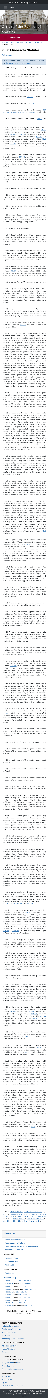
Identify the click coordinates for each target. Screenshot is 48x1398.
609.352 (39, 137)
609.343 (6, 112)
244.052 (6, 713)
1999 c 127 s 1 (19, 1219)
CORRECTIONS (26, 42)
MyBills (4, 1383)
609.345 (21, 112)
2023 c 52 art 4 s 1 (24, 1303)
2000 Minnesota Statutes (10, 42)
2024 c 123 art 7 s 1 (25, 1281)
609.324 (22, 134)
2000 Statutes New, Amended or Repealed (21, 1246)
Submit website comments (12, 1369)
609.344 (13, 112)
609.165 (28, 912)
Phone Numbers (8, 1366)
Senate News (7, 1380)
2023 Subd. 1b (9, 1303)
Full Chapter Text (11, 1261)
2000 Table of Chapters (14, 1250)
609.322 (13, 134)
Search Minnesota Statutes (15, 1240)
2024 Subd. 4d (9, 1292)
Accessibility (6, 1335)
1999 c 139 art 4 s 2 (35, 1219)
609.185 (30, 97)
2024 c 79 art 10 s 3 (30, 1289)
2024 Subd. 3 (8, 1286)
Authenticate (7, 55)
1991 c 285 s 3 (16, 1212)
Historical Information (10, 1326)
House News (6, 1376)
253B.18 (23, 325)
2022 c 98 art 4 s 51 (30, 1306)
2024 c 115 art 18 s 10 (25, 1297)
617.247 (13, 144)
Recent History (10, 1278)
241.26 (42, 901)
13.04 (33, 1127)
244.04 (12, 904)
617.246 (44, 139)
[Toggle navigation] (5, 7)
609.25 (33, 103)
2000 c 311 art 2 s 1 (30, 1221)
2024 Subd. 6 (8, 1295)
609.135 (30, 904)
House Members (8, 1349)
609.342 (31, 1012)
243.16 (5, 1169)
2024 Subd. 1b (9, 1284)
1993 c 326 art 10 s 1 (33, 1212)
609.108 (22, 157)
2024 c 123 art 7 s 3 (24, 1286)
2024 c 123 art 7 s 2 (25, 1284)
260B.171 (44, 531)
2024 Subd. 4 (8, 1289)
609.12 (19, 904)
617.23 (39, 119)
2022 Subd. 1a (9, 1306)
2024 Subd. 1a (9, 1281)
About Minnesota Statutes (15, 1243)
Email (18, 1363)
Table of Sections (11, 1258)
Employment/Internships (11, 1329)
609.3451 (32, 112)
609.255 (44, 130)
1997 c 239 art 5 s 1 (26, 1216)
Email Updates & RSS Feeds (12, 1386)
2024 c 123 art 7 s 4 (22, 1292)
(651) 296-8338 (8, 1363)
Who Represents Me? (10, 1346)
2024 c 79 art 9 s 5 (24, 1300)
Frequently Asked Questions (13, 1339)
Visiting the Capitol (9, 1332)
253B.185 (13, 271)
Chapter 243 (38, 42)
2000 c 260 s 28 (13, 1221)
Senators (5, 1352)
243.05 (5, 904)
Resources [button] (9, 1233)
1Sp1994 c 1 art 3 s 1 (19, 1214)
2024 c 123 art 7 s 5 (24, 1295)
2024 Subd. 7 (8, 1297)
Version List (9, 1265)
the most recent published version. (19, 63)
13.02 (27, 1052)
